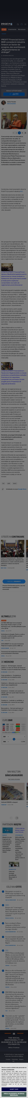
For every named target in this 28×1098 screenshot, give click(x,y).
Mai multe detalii (11, 1086)
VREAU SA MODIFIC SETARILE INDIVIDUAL (14, 1094)
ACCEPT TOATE (14, 1089)
